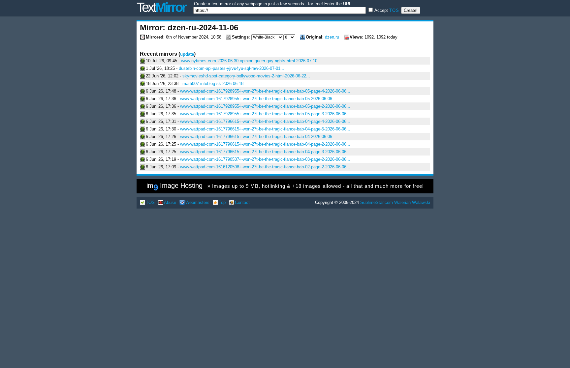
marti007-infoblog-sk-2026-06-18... (214, 83)
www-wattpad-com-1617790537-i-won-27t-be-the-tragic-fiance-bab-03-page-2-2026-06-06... (265, 159)
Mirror (161, 7)
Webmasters (197, 202)
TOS (394, 10)
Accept (386, 10)
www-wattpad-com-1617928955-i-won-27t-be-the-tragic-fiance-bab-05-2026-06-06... (258, 98)
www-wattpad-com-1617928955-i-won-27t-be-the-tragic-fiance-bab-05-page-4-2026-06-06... (265, 91)
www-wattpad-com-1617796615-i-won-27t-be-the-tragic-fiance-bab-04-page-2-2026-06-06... (265, 144)
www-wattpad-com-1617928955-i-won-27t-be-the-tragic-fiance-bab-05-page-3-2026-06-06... (265, 113)
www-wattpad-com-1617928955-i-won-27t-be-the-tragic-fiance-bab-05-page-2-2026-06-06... (265, 106)
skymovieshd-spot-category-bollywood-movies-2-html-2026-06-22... (246, 75)
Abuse (170, 202)
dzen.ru (332, 37)
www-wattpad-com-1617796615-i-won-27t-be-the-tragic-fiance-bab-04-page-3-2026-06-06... (265, 151)
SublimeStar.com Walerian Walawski (395, 202)
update (187, 54)
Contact (242, 202)
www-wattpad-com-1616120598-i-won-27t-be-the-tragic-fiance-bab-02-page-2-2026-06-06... (265, 166)
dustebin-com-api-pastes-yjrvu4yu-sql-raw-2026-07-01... (231, 68)
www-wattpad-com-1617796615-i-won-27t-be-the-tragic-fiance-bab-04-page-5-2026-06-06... (265, 129)
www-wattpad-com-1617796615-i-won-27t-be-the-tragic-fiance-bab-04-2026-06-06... (258, 136)
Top (222, 202)
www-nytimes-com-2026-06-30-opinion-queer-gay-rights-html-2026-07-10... (251, 60)
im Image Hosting (285, 187)
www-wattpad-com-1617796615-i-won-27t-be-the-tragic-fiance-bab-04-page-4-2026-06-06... (265, 121)
